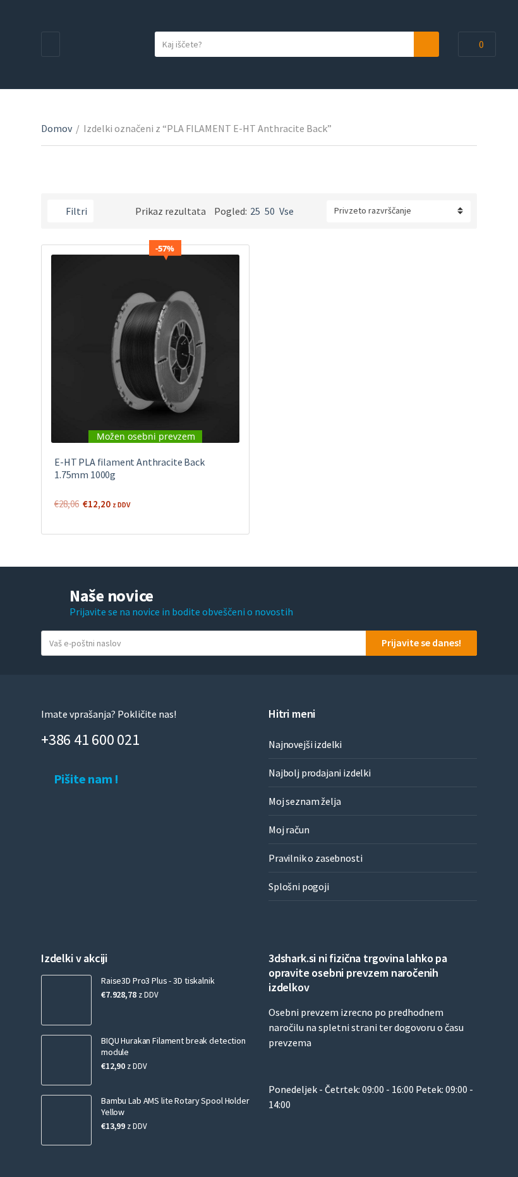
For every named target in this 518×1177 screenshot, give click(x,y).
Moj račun (289, 829)
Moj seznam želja (304, 801)
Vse (286, 211)
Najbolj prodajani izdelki (319, 772)
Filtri (75, 211)
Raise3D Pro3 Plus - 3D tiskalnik (158, 980)
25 (255, 211)
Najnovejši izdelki (305, 744)
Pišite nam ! (85, 779)
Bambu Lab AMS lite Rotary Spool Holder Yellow (175, 1106)
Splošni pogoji (298, 886)
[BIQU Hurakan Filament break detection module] (66, 1060)
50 (270, 211)
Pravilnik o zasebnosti (315, 858)
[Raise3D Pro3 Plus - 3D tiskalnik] (66, 1000)
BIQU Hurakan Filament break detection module (173, 1046)
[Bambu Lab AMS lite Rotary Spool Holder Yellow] (66, 1120)
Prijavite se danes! (421, 642)
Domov (56, 128)
